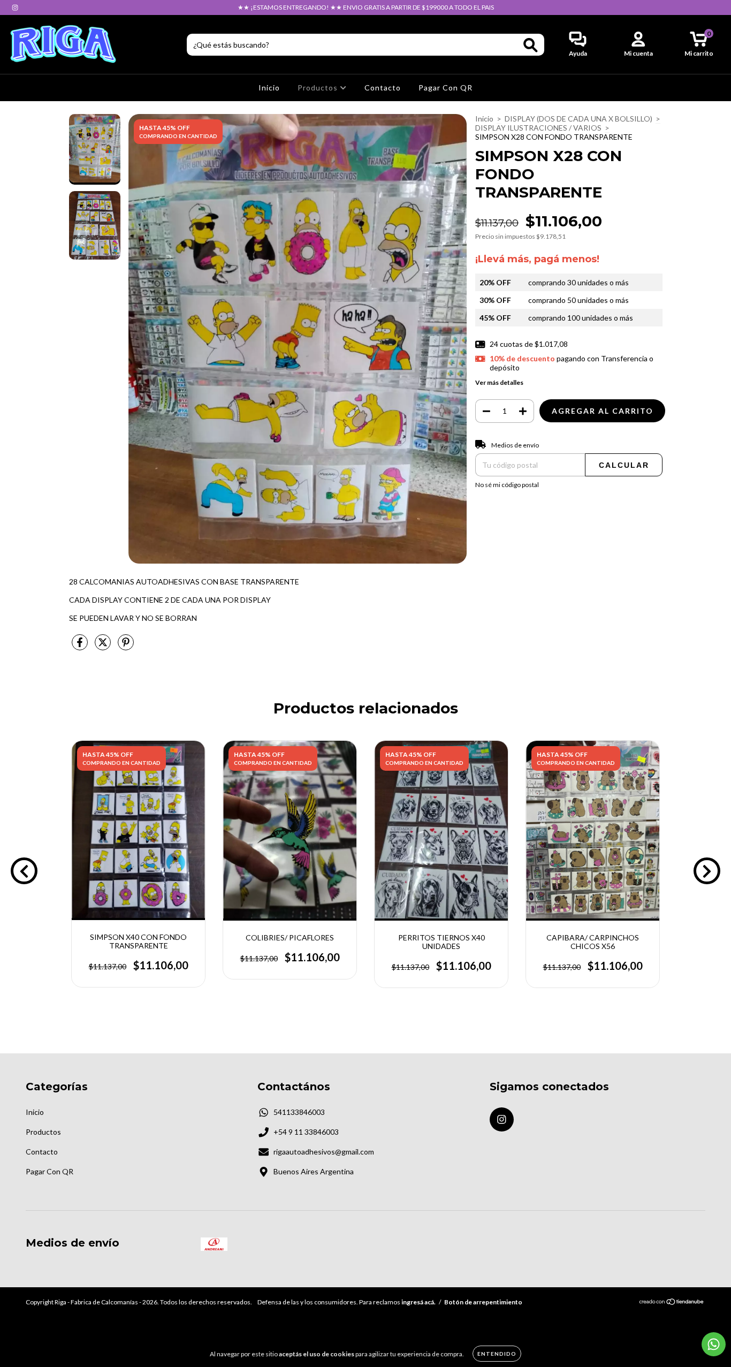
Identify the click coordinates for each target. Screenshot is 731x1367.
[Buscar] (530, 45)
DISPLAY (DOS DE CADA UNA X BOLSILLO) (578, 118)
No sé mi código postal (507, 485)
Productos (319, 87)
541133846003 (299, 1112)
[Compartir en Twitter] (103, 646)
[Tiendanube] (671, 1302)
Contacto (382, 87)
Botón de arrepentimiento (483, 1302)
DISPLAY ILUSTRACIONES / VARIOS (538, 127)
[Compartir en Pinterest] (126, 646)
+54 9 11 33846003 (306, 1131)
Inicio (269, 87)
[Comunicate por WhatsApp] (714, 1344)
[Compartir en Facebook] (80, 646)
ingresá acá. (418, 1302)
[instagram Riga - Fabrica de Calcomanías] (15, 7)
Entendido (496, 1353)
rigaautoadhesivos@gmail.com (323, 1151)
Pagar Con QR (445, 87)
